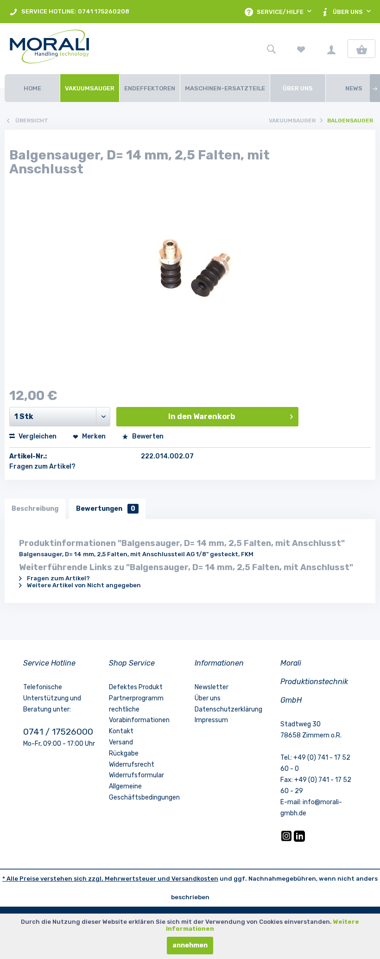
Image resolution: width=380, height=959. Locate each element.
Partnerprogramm (136, 698)
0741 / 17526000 (58, 731)
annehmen (190, 945)
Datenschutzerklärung (228, 709)
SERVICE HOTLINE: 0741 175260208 (74, 11)
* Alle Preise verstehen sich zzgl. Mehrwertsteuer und (86, 878)
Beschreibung (35, 509)
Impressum (211, 720)
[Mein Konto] (331, 48)
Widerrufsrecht (131, 764)
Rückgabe (124, 753)
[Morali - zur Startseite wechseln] (62, 48)
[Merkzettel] (301, 48)
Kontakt (121, 731)
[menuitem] (69, 11)
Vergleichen (37, 436)
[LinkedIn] (299, 840)
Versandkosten (194, 878)
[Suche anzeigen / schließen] (271, 48)
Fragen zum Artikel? (42, 466)
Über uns (208, 698)
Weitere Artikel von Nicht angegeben (83, 585)
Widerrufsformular (136, 775)
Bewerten (147, 436)
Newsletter (211, 687)
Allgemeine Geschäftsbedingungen (144, 791)
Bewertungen (105, 509)
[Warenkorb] (361, 48)
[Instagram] (287, 840)
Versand (121, 742)
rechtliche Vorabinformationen (139, 714)
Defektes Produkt (136, 687)
